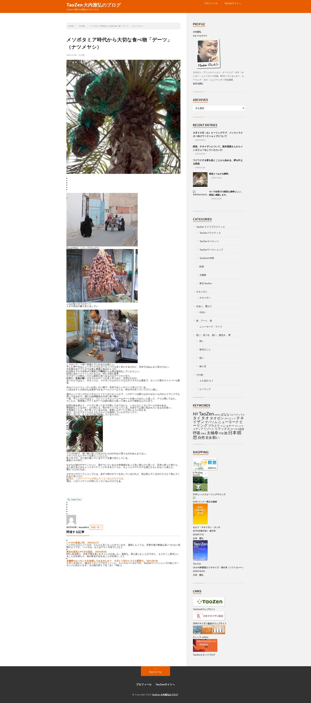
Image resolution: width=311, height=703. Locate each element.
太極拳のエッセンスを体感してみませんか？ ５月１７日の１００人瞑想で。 (106, 560)
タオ (205, 418)
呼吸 (196, 432)
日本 (232, 432)
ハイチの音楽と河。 (76, 542)
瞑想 (201, 266)
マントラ (239, 426)
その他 (81, 55)
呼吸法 (203, 433)
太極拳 (202, 274)
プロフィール (211, 3)
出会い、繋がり (204, 306)
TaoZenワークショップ (211, 249)
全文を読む (198, 83)
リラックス (222, 428)
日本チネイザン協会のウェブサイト (210, 623)
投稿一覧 (95, 527)
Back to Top (156, 671)
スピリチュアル (237, 414)
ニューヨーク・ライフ (210, 326)
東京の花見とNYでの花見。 (80, 551)
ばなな (225, 414)
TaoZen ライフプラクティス (210, 226)
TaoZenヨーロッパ (209, 241)
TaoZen (206, 413)
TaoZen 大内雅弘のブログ (93, 4)
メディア (198, 428)
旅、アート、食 (204, 320)
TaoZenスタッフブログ (204, 654)
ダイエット (230, 418)
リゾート (209, 428)
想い (201, 341)
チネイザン (201, 291)
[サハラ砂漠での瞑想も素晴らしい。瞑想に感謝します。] (200, 197)
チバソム (211, 422)
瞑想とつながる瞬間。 (219, 173)
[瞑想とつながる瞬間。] (200, 179)
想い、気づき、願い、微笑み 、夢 (213, 335)
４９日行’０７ (206, 380)
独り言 (202, 366)
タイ (197, 418)
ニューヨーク (228, 422)
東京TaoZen (205, 283)
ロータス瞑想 (237, 429)
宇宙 (221, 433)
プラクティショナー (221, 425)
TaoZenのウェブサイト (204, 609)
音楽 (208, 437)
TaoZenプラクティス (210, 232)
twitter (217, 415)
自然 (201, 437)
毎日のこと (205, 349)
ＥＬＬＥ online (200, 637)
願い (216, 437)
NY (195, 414)
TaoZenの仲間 (206, 258)
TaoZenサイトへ (232, 3)
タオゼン (217, 418)
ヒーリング (205, 389)
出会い (202, 312)
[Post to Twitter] (74, 500)
